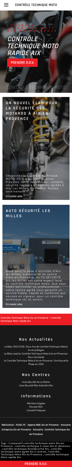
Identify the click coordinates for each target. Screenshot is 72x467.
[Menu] (6, 5)
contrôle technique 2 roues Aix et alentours (42, 446)
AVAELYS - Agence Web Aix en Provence (37, 425)
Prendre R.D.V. (22, 62)
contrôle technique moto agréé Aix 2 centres (31, 450)
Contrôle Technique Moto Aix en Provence (30, 453)
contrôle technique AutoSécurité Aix (25, 448)
